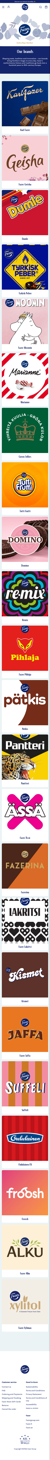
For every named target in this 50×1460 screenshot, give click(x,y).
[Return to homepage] (25, 7)
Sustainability (32, 1387)
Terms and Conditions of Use (36, 1399)
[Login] (9, 7)
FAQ (3, 1390)
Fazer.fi (29, 1424)
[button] (25, 1439)
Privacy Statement (34, 1394)
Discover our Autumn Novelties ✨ (25, 1)
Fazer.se (29, 1427)
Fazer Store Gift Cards (11, 1401)
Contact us (6, 1387)
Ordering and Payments (12, 1394)
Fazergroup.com (32, 1420)
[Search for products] (40, 7)
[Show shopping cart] (45, 7)
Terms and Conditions (35, 1390)
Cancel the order (9, 1409)
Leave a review (32, 1408)
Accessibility (31, 1404)
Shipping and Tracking (11, 1398)
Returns (5, 1405)
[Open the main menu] (3, 7)
